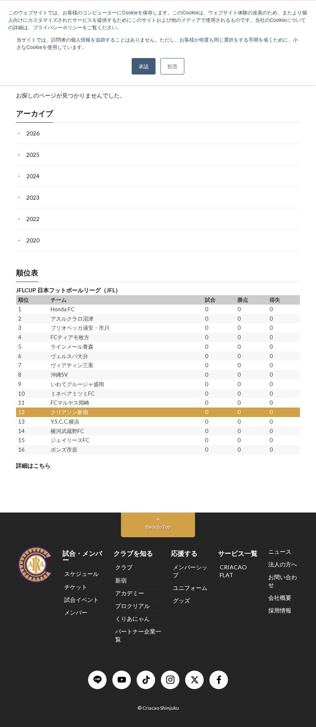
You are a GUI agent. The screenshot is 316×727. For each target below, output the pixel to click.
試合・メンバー (82, 556)
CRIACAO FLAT (233, 571)
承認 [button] (144, 66)
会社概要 (279, 597)
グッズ (181, 600)
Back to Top (158, 527)
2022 (33, 219)
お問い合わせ (282, 580)
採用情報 (279, 610)
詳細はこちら (33, 465)
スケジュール (81, 573)
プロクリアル (132, 605)
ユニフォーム (190, 587)
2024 (33, 176)
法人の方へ (282, 564)
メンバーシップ (190, 571)
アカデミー (129, 593)
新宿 (121, 580)
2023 (33, 197)
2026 (33, 133)
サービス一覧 (238, 553)
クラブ (123, 567)
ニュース (279, 551)
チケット (75, 586)
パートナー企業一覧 (138, 635)
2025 (33, 154)
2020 (33, 240)
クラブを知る (133, 553)
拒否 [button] (172, 66)
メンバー (75, 612)
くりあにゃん (132, 618)
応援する (184, 553)
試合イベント (81, 599)
